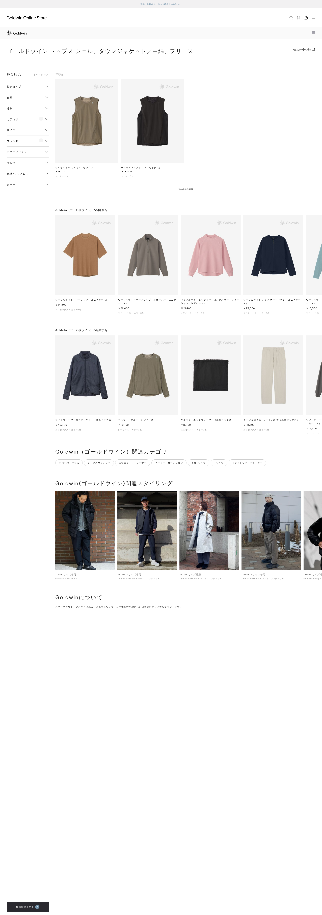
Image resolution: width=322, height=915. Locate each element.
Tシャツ (219, 462)
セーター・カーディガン (169, 462)
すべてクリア (41, 74)
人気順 (290, 63)
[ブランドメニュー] (313, 33)
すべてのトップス (69, 462)
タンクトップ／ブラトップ (247, 462)
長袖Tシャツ (198, 462)
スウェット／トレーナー (133, 462)
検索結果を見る (27, 906)
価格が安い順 (302, 49)
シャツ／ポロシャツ (99, 462)
